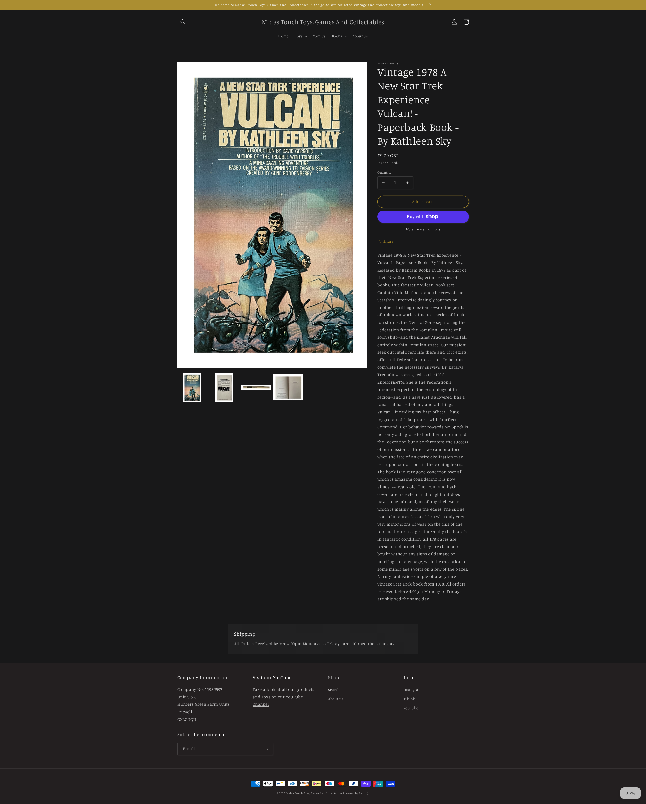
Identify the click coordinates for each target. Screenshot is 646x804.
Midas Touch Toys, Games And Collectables (314, 793)
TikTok (409, 699)
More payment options (423, 229)
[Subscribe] (266, 749)
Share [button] (388, 241)
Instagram (412, 689)
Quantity (384, 172)
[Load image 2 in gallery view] (223, 387)
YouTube (410, 708)
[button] (183, 22)
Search (334, 689)
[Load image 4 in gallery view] (288, 387)
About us (335, 699)
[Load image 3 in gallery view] (256, 387)
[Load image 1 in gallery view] (192, 387)
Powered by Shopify (356, 793)
